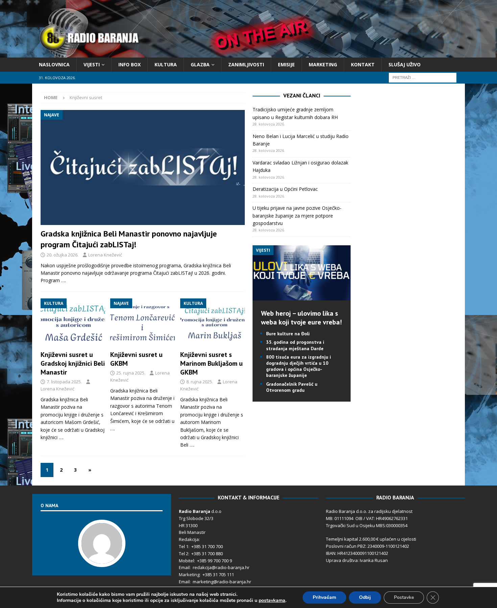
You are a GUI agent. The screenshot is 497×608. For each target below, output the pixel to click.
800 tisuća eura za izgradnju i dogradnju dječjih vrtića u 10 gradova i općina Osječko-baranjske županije (298, 366)
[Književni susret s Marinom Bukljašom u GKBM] (212, 322)
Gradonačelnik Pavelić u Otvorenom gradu (291, 387)
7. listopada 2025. (64, 382)
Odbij (365, 597)
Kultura (166, 64)
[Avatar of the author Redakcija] (101, 560)
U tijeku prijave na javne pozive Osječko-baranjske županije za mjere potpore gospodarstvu (297, 215)
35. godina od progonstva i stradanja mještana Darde (295, 345)
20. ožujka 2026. (62, 255)
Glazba (200, 64)
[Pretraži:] (422, 77)
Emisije (286, 64)
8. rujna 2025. (199, 382)
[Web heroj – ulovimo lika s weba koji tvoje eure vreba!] (302, 296)
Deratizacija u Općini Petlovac (285, 189)
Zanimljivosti (246, 64)
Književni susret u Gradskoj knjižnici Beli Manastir (73, 363)
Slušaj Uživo (404, 64)
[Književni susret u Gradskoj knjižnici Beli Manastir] (73, 322)
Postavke (404, 597)
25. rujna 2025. (130, 373)
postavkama (272, 601)
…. (63, 280)
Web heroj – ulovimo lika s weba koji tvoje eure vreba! (301, 317)
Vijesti (92, 64)
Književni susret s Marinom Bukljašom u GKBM (211, 363)
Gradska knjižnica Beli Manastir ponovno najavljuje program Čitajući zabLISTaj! (129, 238)
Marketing (323, 64)
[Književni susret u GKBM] (142, 322)
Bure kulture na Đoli (288, 334)
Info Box (129, 64)
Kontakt (363, 64)
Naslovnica (54, 64)
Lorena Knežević (105, 255)
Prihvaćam (324, 597)
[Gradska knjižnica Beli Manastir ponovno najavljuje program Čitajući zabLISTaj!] (143, 167)
